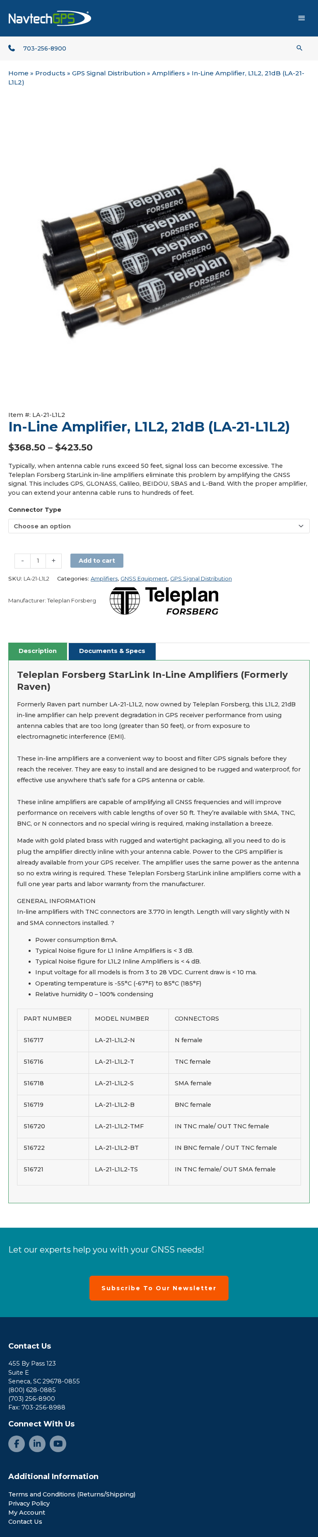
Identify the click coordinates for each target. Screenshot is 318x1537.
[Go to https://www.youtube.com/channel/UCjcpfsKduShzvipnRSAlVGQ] (58, 1444)
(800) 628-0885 (32, 1390)
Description (38, 651)
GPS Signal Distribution (108, 73)
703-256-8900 (44, 48)
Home (18, 73)
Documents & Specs (112, 651)
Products (50, 73)
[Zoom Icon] (159, 248)
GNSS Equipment (143, 578)
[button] (300, 48)
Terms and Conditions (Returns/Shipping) (72, 1494)
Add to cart (97, 560)
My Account (26, 1512)
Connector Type (34, 509)
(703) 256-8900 (31, 1398)
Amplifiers (168, 73)
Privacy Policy (29, 1503)
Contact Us (29, 1346)
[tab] (37, 651)
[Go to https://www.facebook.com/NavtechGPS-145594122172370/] (16, 1444)
